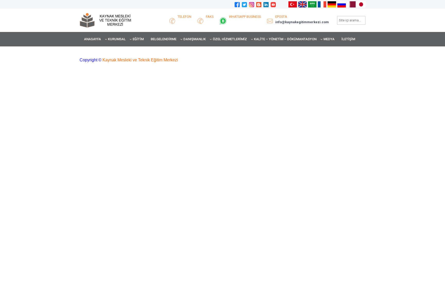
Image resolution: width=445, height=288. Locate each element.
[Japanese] (361, 4)
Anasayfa (92, 39)
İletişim (348, 39)
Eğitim (138, 39)
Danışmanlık (194, 39)
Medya (329, 39)
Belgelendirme (163, 39)
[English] (302, 4)
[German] (332, 4)
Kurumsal (117, 39)
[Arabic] (312, 4)
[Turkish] (292, 4)
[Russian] (341, 4)
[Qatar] (351, 4)
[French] (322, 4)
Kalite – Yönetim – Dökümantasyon (285, 39)
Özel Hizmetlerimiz (230, 39)
